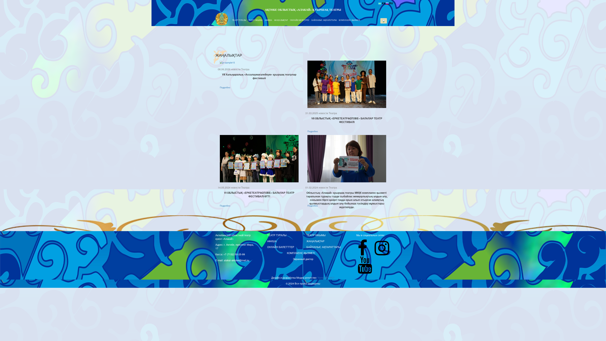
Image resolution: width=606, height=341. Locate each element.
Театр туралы (239, 20)
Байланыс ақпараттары (324, 20)
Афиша (268, 20)
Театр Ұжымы (255, 20)
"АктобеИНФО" (326, 277)
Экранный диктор (303, 259)
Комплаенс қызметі (349, 20)
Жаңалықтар (281, 20)
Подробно (225, 87)
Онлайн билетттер (299, 20)
